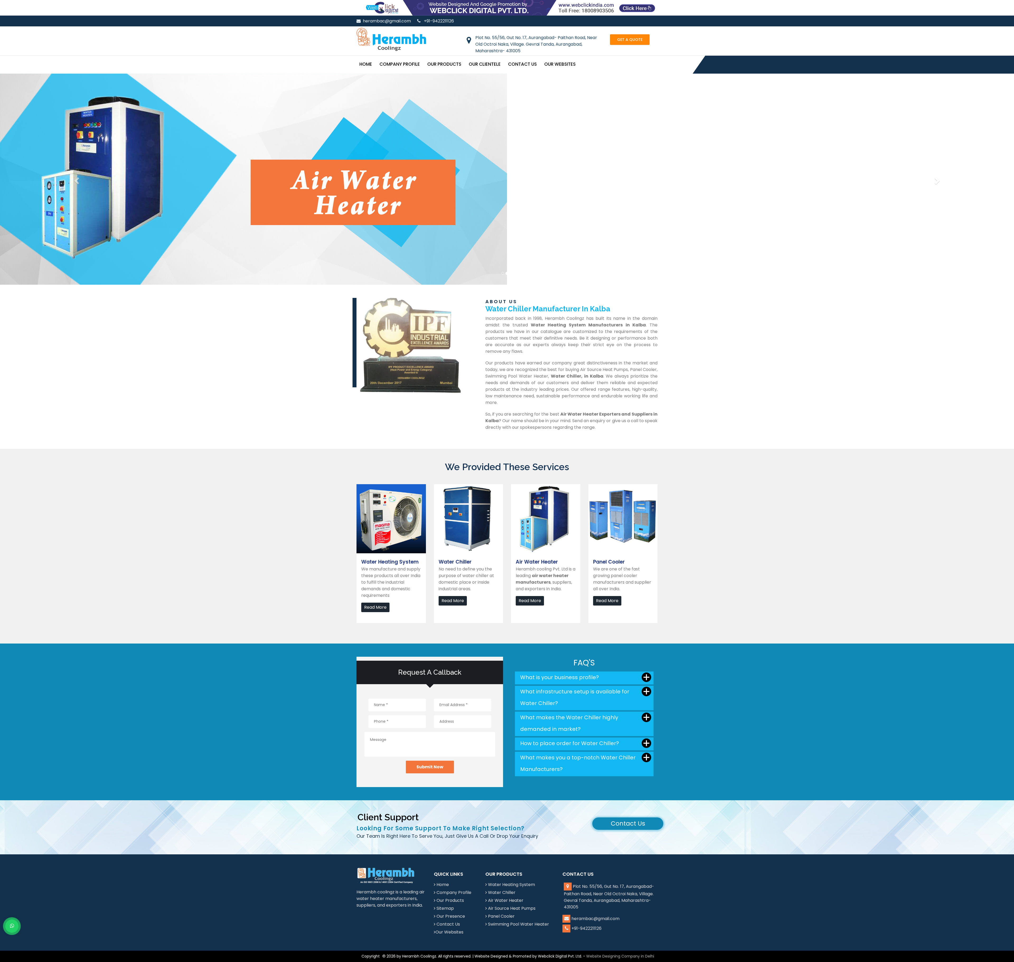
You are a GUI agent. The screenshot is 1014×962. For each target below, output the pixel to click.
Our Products (444, 64)
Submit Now (429, 767)
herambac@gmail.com (387, 21)
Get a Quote (629, 39)
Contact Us (522, 64)
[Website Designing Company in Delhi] (507, 7)
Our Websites (560, 64)
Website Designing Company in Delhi (620, 956)
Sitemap (445, 908)
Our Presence (450, 916)
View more (367, 487)
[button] (76, 179)
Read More (375, 607)
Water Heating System (511, 885)
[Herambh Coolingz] (391, 39)
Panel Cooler (501, 916)
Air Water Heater (505, 900)
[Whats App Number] (11, 926)
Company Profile (399, 64)
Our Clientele (485, 64)
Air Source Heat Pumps (512, 908)
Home (365, 64)
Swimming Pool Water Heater (518, 924)
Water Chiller (501, 892)
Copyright (371, 956)
